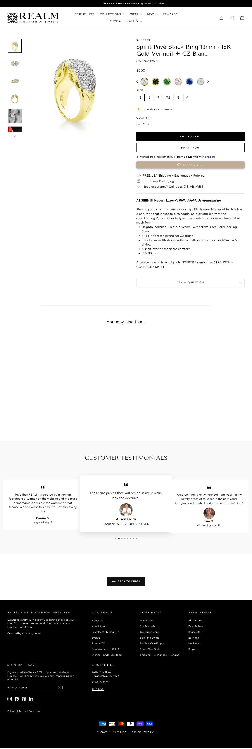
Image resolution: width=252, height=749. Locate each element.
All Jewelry (195, 620)
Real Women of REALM (106, 649)
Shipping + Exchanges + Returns (159, 654)
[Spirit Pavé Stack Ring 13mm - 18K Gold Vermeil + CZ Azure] (24, 414)
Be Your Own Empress (153, 643)
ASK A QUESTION (190, 282)
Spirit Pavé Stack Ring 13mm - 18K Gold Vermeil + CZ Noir (155, 81)
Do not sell (34, 711)
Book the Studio (149, 637)
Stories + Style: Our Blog (107, 654)
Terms (23, 711)
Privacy (12, 711)
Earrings (193, 637)
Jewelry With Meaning (105, 632)
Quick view (35, 386)
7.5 (168, 97)
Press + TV (98, 643)
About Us (97, 620)
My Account (147, 620)
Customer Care (149, 632)
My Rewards (147, 626)
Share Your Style (150, 649)
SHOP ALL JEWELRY (124, 21)
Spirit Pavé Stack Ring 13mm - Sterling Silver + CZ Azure (189, 81)
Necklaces (194, 643)
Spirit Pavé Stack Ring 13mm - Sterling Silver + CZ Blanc (200, 81)
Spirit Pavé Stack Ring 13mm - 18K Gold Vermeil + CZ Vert (167, 81)
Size (139, 90)
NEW (151, 14)
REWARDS (170, 14)
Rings (191, 649)
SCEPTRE (143, 40)
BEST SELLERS (84, 14)
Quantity (144, 117)
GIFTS (134, 14)
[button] (137, 82)
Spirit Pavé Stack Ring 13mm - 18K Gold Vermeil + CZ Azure (24, 414)
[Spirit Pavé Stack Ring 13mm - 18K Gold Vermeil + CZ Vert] (47, 414)
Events (96, 637)
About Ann (98, 626)
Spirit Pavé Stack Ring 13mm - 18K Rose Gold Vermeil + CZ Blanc (178, 81)
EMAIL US (98, 688)
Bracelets (194, 632)
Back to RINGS (128, 581)
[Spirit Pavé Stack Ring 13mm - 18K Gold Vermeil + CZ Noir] (39, 414)
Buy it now (190, 147)
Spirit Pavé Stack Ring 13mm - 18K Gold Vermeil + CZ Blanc (144, 81)
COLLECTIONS (111, 14)
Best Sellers (195, 626)
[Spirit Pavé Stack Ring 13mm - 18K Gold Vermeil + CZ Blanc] (32, 414)
